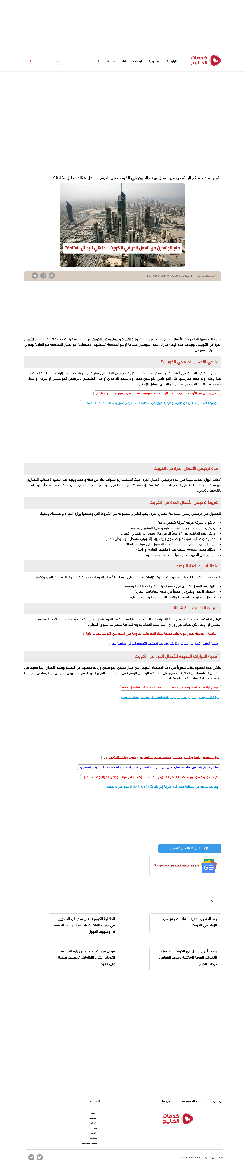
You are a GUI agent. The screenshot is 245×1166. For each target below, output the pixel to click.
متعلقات (215, 901)
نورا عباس (200, 276)
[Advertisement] (122, 25)
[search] (30, 61)
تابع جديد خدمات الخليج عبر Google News (176, 865)
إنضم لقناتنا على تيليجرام (186, 849)
